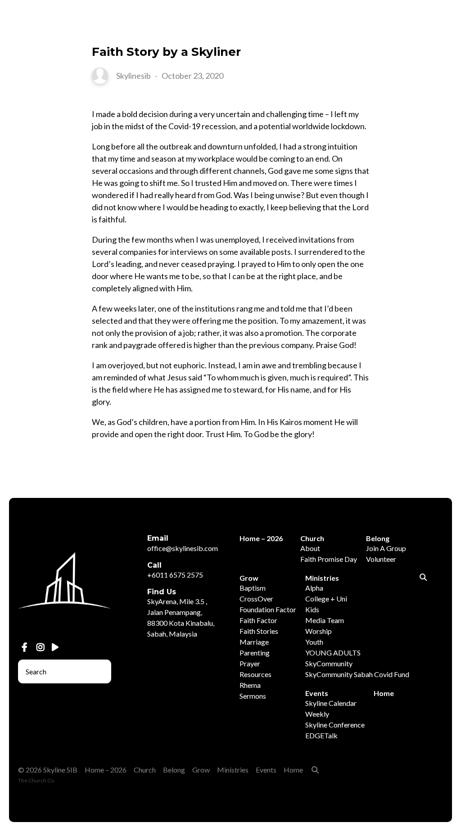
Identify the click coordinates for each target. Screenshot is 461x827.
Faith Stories (259, 631)
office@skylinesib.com (182, 548)
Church (145, 769)
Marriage (254, 641)
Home (384, 693)
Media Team (324, 620)
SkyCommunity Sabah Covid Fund (357, 674)
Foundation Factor (268, 609)
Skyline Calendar (331, 703)
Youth (314, 641)
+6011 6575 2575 (175, 574)
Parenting (255, 652)
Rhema (250, 685)
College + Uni (326, 598)
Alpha (314, 587)
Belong (174, 769)
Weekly (317, 714)
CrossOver (256, 598)
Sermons (253, 695)
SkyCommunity (329, 663)
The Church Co (36, 780)
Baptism (253, 587)
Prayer (250, 663)
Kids (312, 609)
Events (266, 769)
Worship (318, 631)
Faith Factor (258, 620)
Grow (201, 769)
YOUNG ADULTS (333, 652)
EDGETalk (321, 735)
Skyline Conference (335, 724)
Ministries (233, 769)
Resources (255, 674)
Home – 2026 (106, 769)
